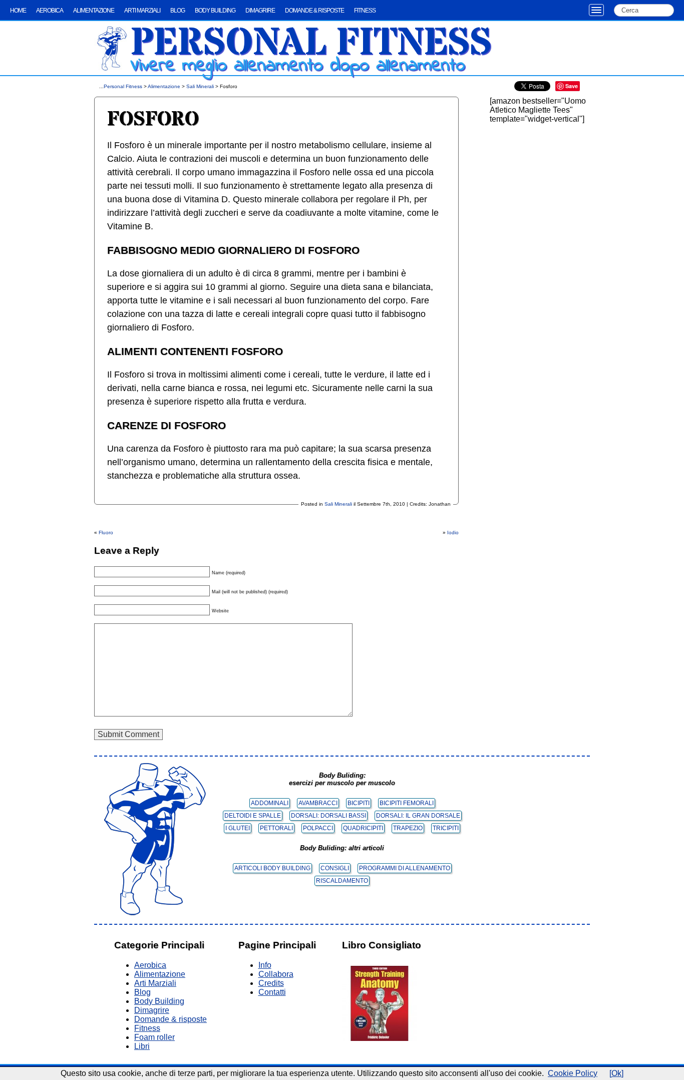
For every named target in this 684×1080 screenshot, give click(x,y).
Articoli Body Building (272, 868)
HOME (18, 10)
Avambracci (317, 803)
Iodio (453, 532)
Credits (271, 983)
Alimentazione (93, 10)
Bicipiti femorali (407, 803)
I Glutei (237, 828)
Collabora (275, 974)
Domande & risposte (314, 10)
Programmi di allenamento (404, 868)
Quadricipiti (363, 828)
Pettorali (276, 828)
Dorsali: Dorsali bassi (328, 815)
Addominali (269, 803)
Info (264, 965)
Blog (177, 10)
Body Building (215, 10)
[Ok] (616, 1073)
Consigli (334, 868)
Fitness (365, 10)
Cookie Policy (572, 1073)
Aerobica (49, 10)
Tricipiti (446, 828)
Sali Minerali (200, 86)
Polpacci (318, 828)
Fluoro (106, 532)
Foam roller (154, 1037)
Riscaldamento (342, 880)
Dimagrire (260, 10)
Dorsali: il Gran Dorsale (418, 815)
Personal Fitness (311, 43)
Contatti (272, 992)
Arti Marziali (142, 10)
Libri (142, 1046)
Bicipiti (359, 803)
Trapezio (408, 828)
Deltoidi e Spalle (252, 815)
